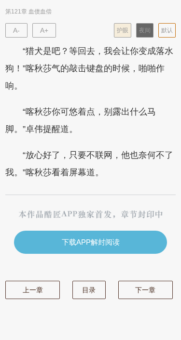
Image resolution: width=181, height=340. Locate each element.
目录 (89, 290)
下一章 (145, 290)
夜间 (145, 30)
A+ (44, 30)
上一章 (33, 290)
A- (16, 30)
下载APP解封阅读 (91, 242)
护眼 (122, 30)
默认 (167, 30)
